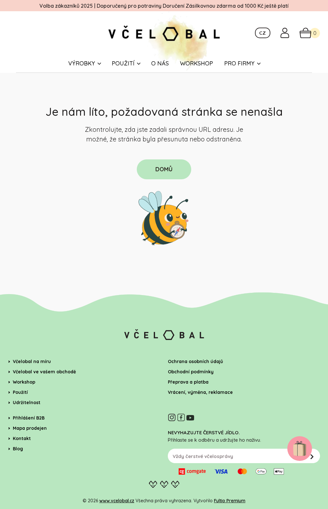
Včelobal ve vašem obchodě (44, 372)
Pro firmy (239, 63)
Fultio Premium (229, 501)
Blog (18, 449)
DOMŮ (164, 169)
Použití (123, 63)
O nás (160, 63)
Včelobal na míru (32, 361)
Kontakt (22, 438)
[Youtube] (190, 417)
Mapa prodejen (30, 428)
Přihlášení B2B (29, 418)
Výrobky (81, 63)
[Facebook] (181, 417)
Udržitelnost (26, 402)
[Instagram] (172, 417)
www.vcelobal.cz (116, 501)
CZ (262, 33)
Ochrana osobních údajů (195, 361)
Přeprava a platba (188, 382)
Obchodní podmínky (191, 372)
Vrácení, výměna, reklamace (200, 392)
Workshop (196, 63)
